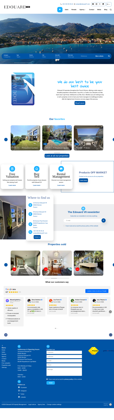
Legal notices (32, 404)
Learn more (83, 180)
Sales (3, 352)
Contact (4, 358)
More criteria (99, 56)
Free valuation (6, 363)
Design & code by (106, 404)
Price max (70, 55)
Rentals (4, 354)
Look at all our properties (57, 156)
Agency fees (41, 404)
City (43, 55)
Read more (79, 103)
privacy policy (85, 226)
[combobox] (8, 57)
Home (3, 350)
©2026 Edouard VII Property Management (14, 404)
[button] (3, 311)
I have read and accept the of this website (81, 226)
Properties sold (6, 365)
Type (18, 55)
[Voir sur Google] (29, 300)
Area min (57, 55)
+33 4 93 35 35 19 (67, 4)
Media (3, 361)
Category (6, 55)
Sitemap (4, 367)
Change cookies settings (54, 404)
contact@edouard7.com (83, 4)
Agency (4, 356)
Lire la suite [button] (30, 313)
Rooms (31, 55)
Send (50, 383)
